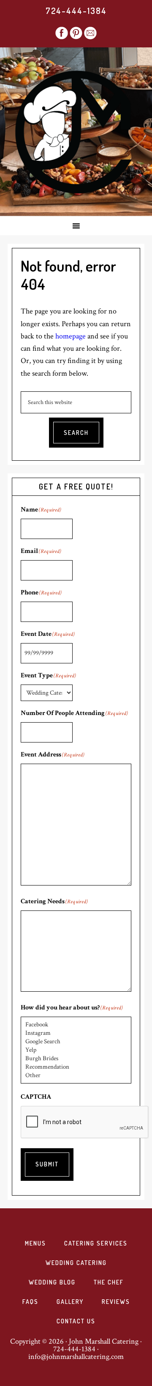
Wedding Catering (76, 1262)
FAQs (30, 1301)
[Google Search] (76, 1041)
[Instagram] (76, 1033)
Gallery (70, 1301)
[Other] (76, 1075)
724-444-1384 (76, 10)
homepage (70, 336)
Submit (47, 1164)
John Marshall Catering (76, 132)
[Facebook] (76, 1024)
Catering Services (96, 1243)
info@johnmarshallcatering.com (76, 1356)
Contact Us (76, 1321)
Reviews (116, 1301)
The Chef (109, 1282)
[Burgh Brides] (76, 1058)
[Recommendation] (76, 1067)
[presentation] (85, 1122)
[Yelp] (76, 1050)
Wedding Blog (52, 1282)
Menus (35, 1243)
